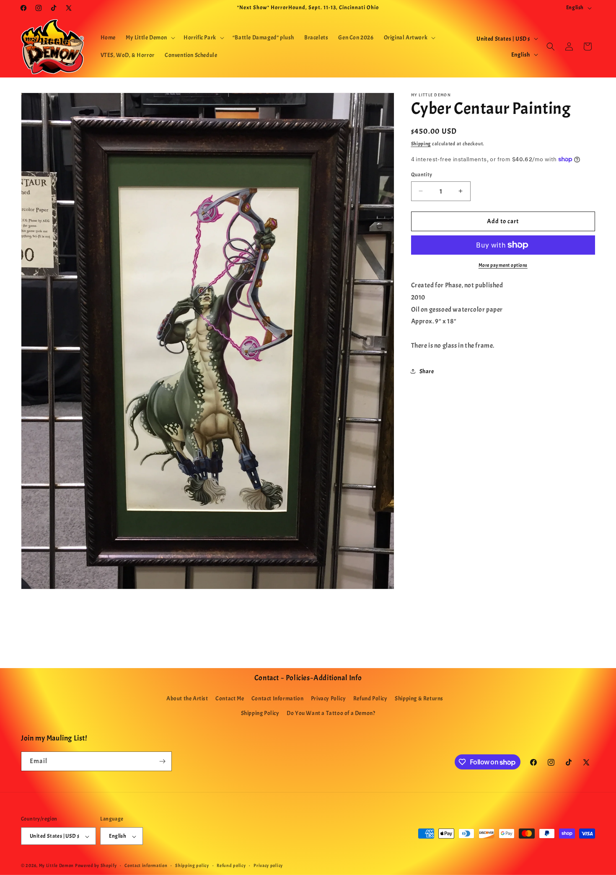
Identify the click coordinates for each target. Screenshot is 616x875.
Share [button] (426, 371)
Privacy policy (268, 866)
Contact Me (229, 698)
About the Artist (187, 698)
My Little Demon (56, 866)
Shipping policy (192, 866)
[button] (150, 37)
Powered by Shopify (96, 866)
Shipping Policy (260, 713)
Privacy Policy (328, 698)
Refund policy (231, 866)
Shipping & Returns (419, 698)
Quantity (421, 174)
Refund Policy (370, 698)
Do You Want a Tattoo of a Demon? (331, 713)
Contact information (145, 866)
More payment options (503, 265)
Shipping (421, 143)
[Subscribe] (162, 761)
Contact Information (277, 698)
